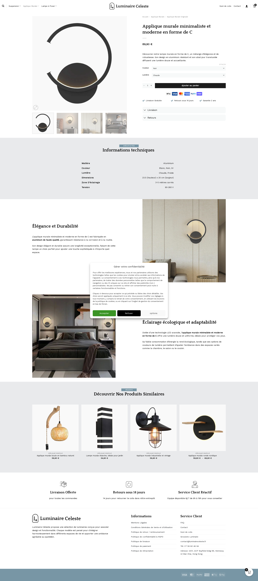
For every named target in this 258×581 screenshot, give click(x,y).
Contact (237, 6)
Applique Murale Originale (177, 17)
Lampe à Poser (48, 6)
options (153, 313)
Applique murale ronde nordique (202, 455)
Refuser (129, 313)
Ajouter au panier (190, 85)
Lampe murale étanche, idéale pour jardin (104, 455)
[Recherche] (3, 6)
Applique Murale (30, 6)
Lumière (145, 75)
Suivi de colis (225, 6)
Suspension (14, 6)
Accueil (145, 17)
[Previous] (37, 63)
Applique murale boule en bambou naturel (55, 455)
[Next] (121, 63)
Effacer (222, 64)
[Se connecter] (246, 6)
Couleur (145, 68)
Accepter (104, 313)
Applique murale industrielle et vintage (154, 455)
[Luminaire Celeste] (129, 6)
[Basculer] (144, 110)
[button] (35, 107)
